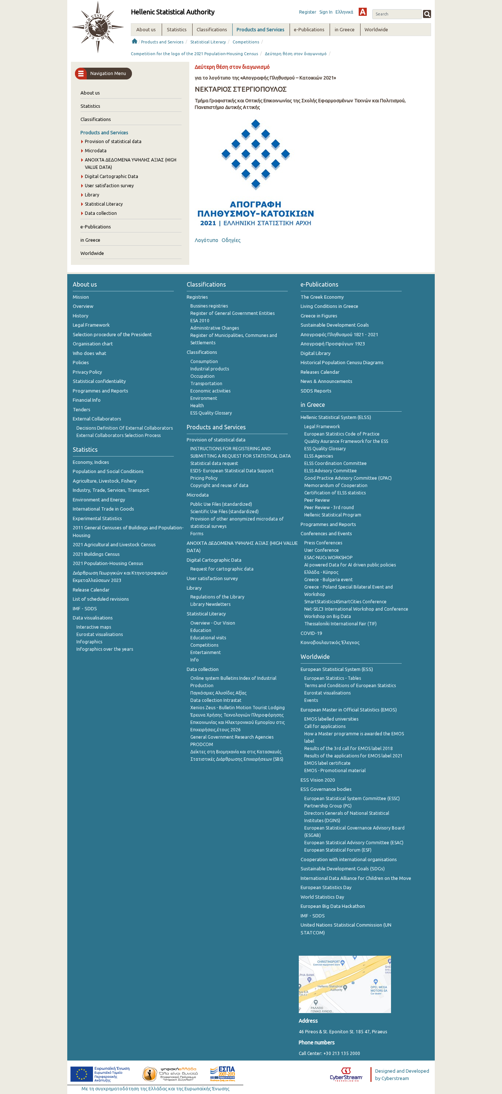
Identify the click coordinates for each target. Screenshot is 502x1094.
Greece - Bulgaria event (328, 579)
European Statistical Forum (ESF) (338, 850)
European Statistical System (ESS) (337, 669)
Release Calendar (91, 589)
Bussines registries (209, 305)
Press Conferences (323, 542)
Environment (203, 398)
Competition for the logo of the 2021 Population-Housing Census (194, 53)
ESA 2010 (199, 320)
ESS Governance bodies (326, 789)
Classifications (95, 119)
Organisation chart (93, 343)
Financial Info (87, 399)
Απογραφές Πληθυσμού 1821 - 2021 (339, 334)
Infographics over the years (104, 649)
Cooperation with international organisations (349, 859)
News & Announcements (326, 381)
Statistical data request (214, 463)
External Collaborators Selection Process (118, 435)
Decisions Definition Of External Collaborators (124, 428)
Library (92, 194)
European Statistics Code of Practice (342, 433)
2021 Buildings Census (96, 554)
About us (90, 92)
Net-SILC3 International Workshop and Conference (356, 609)
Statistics (90, 106)
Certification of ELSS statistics (335, 492)
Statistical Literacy (208, 42)
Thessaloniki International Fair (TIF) (340, 623)
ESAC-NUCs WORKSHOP (328, 557)
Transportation (206, 383)
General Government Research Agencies (231, 737)
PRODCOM (201, 744)
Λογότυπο (206, 240)
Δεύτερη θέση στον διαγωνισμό (296, 53)
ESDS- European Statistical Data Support (232, 470)
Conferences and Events (326, 533)
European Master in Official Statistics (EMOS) (349, 709)
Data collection (101, 213)
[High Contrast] (363, 12)
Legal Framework (91, 324)
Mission (81, 296)
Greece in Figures (319, 315)
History (80, 315)
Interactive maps (93, 627)
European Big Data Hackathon (333, 906)
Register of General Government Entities (232, 313)
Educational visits (208, 637)
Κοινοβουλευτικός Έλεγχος (330, 642)
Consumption (204, 361)
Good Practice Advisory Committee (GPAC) (348, 478)
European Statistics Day (326, 887)
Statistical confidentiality (99, 381)
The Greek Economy (322, 296)
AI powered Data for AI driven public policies (350, 564)
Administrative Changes (214, 328)
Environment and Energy (99, 499)
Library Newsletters (210, 604)
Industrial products (209, 368)
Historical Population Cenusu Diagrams (342, 362)
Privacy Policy (87, 371)
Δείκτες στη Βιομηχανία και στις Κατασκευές (236, 751)
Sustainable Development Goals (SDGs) (343, 868)
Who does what (89, 353)
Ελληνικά (344, 12)
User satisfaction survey (109, 185)
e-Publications (95, 226)
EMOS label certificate (327, 763)
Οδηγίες (231, 240)
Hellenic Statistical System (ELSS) (336, 417)
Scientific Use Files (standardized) (224, 511)
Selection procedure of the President (112, 334)
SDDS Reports (316, 390)
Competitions (246, 42)
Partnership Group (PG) (328, 805)
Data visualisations (93, 617)
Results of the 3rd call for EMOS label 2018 (348, 748)
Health (197, 405)
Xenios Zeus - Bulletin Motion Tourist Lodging (237, 707)
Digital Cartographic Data (111, 176)
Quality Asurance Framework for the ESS (346, 441)
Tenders (81, 409)
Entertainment (205, 652)
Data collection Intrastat (215, 700)
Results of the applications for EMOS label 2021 (353, 755)
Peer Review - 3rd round (329, 507)
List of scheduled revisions (101, 598)
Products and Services (162, 42)
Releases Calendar (320, 371)
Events (311, 700)
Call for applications (324, 726)
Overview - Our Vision (212, 623)
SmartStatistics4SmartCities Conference (345, 601)
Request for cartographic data (222, 568)
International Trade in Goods (103, 508)
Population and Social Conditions (108, 471)
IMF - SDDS (85, 608)
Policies (81, 362)
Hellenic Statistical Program (332, 514)
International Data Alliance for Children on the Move (356, 878)
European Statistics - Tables (332, 678)
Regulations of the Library (217, 596)
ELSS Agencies (318, 456)
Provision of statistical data (113, 141)
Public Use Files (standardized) (221, 504)
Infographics (89, 641)
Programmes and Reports (100, 390)
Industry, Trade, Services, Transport (111, 490)
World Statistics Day (322, 896)
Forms (196, 533)
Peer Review (317, 500)
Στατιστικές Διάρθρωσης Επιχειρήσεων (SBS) (236, 759)
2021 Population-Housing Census (108, 563)
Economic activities (210, 390)
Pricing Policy (204, 478)
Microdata (96, 150)
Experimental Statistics (97, 518)
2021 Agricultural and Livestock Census (114, 544)
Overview (83, 306)
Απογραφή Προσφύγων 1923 (333, 343)
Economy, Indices (91, 462)
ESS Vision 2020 (318, 779)
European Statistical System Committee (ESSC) (352, 798)
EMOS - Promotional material (335, 770)
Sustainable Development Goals (335, 324)
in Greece (90, 239)
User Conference (321, 550)
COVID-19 (311, 633)
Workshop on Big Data (327, 616)
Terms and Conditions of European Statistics (350, 685)
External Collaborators (97, 418)
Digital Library (315, 353)
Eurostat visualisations (99, 634)
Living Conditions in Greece (329, 306)
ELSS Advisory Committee (330, 470)
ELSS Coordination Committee (335, 463)
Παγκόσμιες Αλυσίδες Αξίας (218, 692)
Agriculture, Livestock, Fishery (104, 480)
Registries (197, 296)
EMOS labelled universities (331, 719)
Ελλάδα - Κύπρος (321, 572)
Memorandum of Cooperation (335, 485)
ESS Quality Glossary (211, 413)
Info (194, 659)
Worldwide (92, 253)
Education (200, 630)
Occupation (202, 376)
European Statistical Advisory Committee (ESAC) (354, 842)
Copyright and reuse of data (219, 485)
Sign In (326, 12)
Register (307, 12)
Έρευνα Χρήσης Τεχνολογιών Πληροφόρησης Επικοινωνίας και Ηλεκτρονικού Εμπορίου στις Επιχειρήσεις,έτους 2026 (237, 722)
